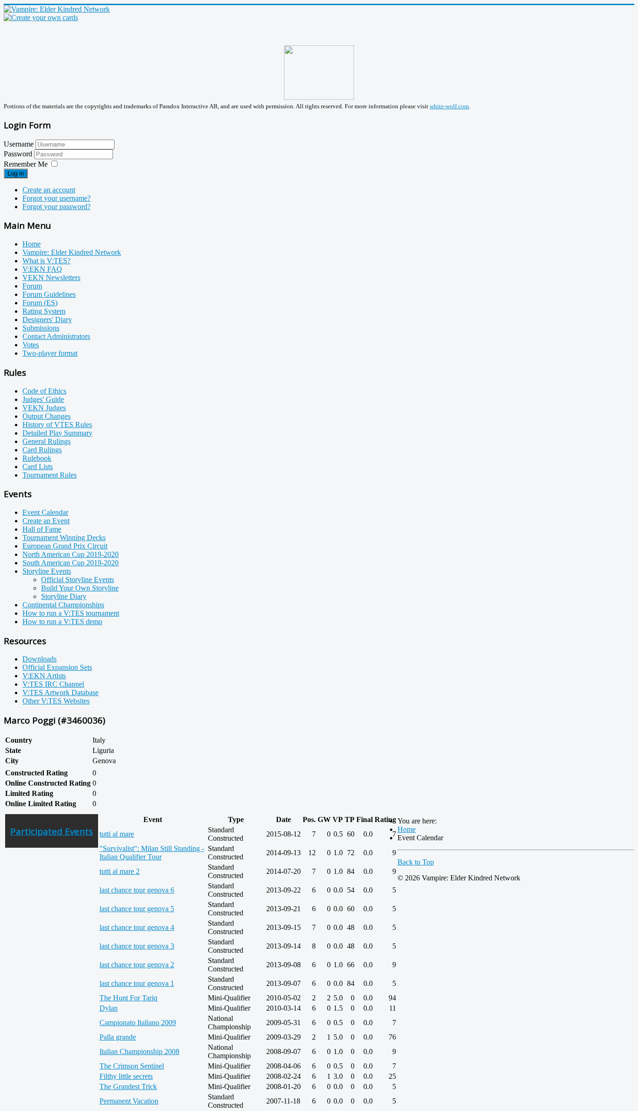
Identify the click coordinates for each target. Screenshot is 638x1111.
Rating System (43, 311)
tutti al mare (116, 834)
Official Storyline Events (77, 580)
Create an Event (46, 521)
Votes (30, 345)
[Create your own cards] (41, 17)
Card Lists (37, 467)
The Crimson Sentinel (131, 1066)
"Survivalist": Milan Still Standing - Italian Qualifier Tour (151, 852)
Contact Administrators (56, 336)
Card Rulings (42, 450)
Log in (15, 173)
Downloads (39, 659)
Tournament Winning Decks (64, 537)
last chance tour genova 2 (136, 965)
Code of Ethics (44, 391)
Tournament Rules (49, 475)
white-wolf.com (449, 106)
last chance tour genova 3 (136, 946)
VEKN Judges (44, 408)
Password (19, 154)
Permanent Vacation (128, 1101)
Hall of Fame (41, 529)
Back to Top (415, 862)
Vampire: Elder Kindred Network (71, 252)
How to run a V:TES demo (62, 622)
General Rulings (46, 441)
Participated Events (51, 831)
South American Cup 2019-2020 (70, 563)
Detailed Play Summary (57, 433)
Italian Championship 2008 (139, 1051)
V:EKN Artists (44, 676)
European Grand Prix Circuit (64, 546)
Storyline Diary (63, 596)
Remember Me (26, 164)
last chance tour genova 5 (136, 909)
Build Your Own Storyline (80, 588)
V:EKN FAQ (42, 269)
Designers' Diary (47, 319)
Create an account (48, 190)
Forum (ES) (39, 303)
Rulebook (36, 458)
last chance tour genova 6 (136, 890)
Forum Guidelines (49, 294)
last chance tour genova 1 (136, 983)
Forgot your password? (56, 207)
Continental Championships (63, 605)
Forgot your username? (56, 198)
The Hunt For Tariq (128, 998)
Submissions (40, 328)
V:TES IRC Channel (53, 684)
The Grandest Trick (128, 1086)
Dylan (108, 1008)
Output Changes (46, 416)
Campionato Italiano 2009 (137, 1023)
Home (31, 244)
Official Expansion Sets (57, 667)
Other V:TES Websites (56, 701)
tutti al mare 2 (119, 871)
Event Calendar (45, 512)
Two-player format (50, 353)
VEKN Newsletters (51, 277)
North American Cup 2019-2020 (70, 554)
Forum (32, 286)
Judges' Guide (43, 399)
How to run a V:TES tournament (70, 613)
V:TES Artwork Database (60, 692)
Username (19, 144)
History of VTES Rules (57, 425)
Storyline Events (46, 571)
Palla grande (117, 1037)
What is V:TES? (46, 261)
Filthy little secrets (126, 1076)
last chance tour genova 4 (136, 927)
